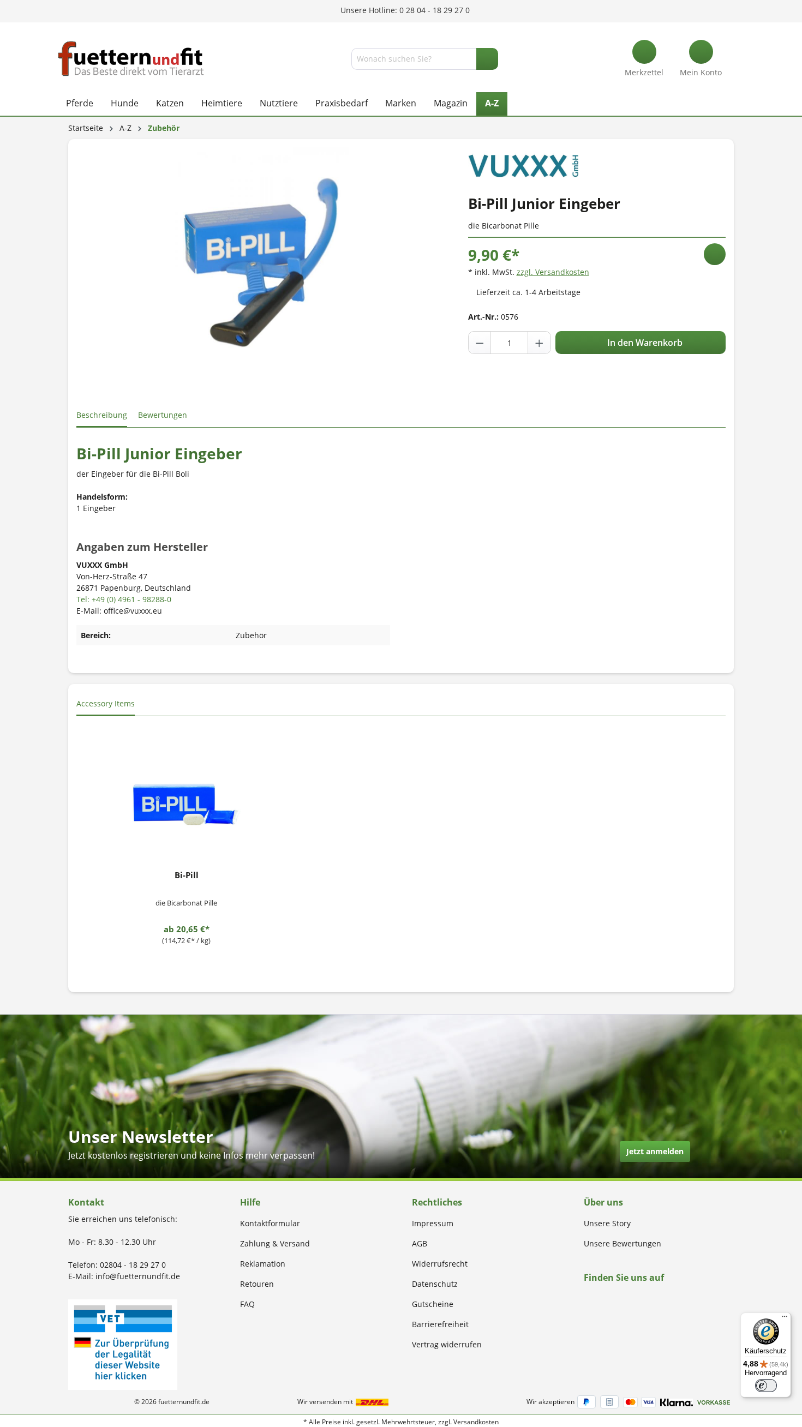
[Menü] (784, 1319)
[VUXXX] (523, 161)
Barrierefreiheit (440, 1324)
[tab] (101, 415)
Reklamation (262, 1263)
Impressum (432, 1223)
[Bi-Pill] (186, 806)
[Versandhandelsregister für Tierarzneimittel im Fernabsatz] (122, 1344)
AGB (419, 1243)
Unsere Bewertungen (622, 1243)
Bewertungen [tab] (162, 415)
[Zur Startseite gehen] (131, 58)
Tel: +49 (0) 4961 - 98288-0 (123, 599)
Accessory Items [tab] (105, 703)
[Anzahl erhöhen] (539, 342)
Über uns (603, 1202)
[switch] (766, 1385)
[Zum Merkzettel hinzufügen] (715, 254)
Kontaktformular (270, 1223)
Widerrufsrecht (440, 1263)
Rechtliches (437, 1202)
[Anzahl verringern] (480, 342)
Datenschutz (435, 1284)
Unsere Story (607, 1223)
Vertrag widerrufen (447, 1344)
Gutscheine (432, 1304)
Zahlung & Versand (275, 1243)
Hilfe (250, 1202)
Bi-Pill (187, 875)
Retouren (257, 1284)
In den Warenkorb (644, 343)
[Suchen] (487, 59)
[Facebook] (587, 1298)
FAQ (247, 1304)
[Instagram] (599, 1298)
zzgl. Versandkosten (553, 272)
